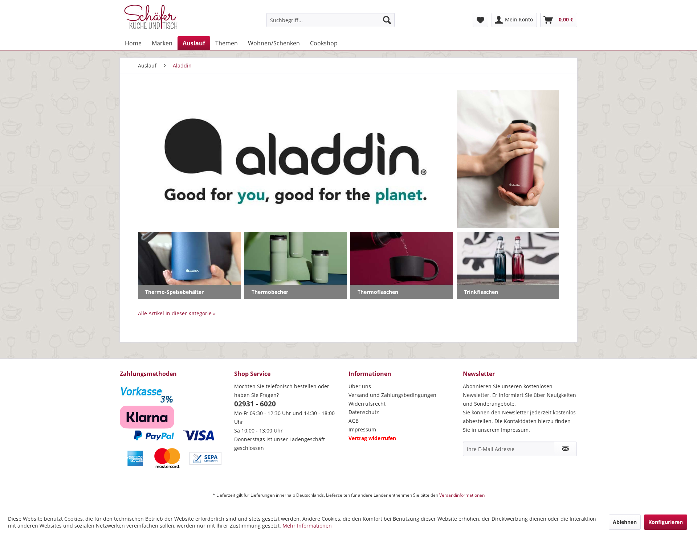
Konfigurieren (665, 521)
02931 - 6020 (255, 404)
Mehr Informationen (307, 525)
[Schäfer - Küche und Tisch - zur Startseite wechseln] (150, 18)
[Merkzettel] (480, 20)
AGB (353, 420)
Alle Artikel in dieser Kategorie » (177, 313)
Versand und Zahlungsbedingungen (392, 395)
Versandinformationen (462, 495)
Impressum (362, 429)
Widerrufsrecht (367, 403)
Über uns (359, 386)
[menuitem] (330, 20)
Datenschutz (363, 412)
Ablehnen (625, 521)
